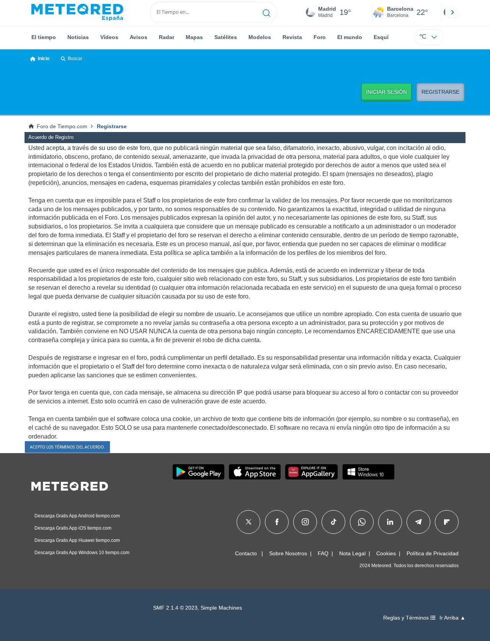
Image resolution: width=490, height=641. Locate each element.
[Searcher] (266, 12)
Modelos (259, 37)
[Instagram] (305, 522)
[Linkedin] (390, 522)
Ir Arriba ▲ (452, 618)
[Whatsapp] (362, 522)
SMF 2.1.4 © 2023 (175, 608)
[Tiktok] (333, 522)
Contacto (246, 553)
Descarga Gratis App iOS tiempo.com (72, 528)
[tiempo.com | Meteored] (69, 485)
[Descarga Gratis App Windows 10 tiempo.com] (368, 472)
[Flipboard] (446, 522)
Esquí (381, 37)
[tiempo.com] (77, 12)
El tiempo (43, 37)
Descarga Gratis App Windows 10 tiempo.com (81, 552)
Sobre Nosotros (288, 553)
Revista (292, 37)
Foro (320, 37)
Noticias (78, 37)
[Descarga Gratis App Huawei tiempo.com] (311, 472)
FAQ (323, 553)
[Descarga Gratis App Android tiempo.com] (198, 472)
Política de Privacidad (433, 553)
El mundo (349, 37)
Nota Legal (352, 553)
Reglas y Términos (406, 618)
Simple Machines (221, 608)
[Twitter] (249, 522)
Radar (166, 37)
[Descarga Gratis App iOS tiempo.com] (255, 472)
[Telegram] (418, 522)
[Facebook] (277, 522)
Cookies (386, 553)
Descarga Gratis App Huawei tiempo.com (77, 540)
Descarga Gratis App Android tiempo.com (77, 516)
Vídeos (109, 37)
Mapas (194, 37)
